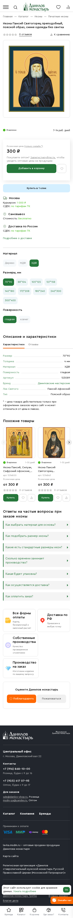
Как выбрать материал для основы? (30, 524)
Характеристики (14, 344)
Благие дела (10, 900)
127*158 (50, 282)
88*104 (22, 282)
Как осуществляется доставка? (27, 585)
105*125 (36, 282)
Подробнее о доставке (17, 238)
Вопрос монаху (58, 896)
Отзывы (33, 344)
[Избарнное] (58, 7)
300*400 (10, 300)
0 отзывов (25, 34)
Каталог (21, 914)
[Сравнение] (68, 7)
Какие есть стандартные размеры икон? (33, 547)
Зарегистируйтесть (42, 157)
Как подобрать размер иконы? (27, 536)
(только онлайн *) (33, 146)
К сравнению (62, 34)
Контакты (63, 914)
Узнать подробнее (24, 891)
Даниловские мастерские (54, 383)
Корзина (34, 914)
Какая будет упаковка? (21, 574)
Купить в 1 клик (36, 188)
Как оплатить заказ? (19, 596)
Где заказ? (48, 914)
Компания (27, 813)
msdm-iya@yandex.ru (15, 800)
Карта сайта (11, 856)
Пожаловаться (51, 698)
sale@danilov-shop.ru (15, 797)
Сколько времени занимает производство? (24, 560)
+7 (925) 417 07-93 (16, 780)
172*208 (24, 291)
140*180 (9, 291)
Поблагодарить (23, 698)
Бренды (45, 813)
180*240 (40, 291)
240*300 (56, 291)
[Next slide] (69, 442)
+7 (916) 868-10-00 (16, 768)
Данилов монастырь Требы (20, 896)
